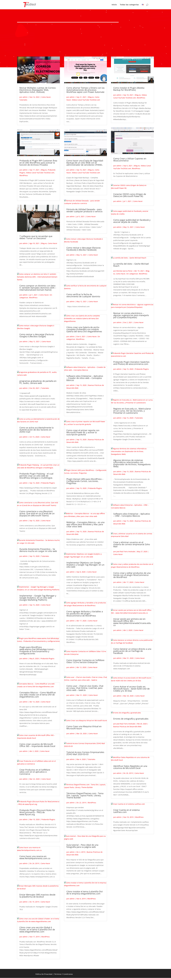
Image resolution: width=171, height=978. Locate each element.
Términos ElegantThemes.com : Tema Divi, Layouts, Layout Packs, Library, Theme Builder (84, 795)
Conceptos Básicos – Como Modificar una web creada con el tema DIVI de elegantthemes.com (37, 694)
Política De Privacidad (43, 974)
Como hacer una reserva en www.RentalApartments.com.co (34, 857)
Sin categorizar (132, 274)
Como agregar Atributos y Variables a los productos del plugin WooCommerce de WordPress (84, 613)
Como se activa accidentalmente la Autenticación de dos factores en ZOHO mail (36, 429)
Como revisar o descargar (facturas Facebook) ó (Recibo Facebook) (83, 248)
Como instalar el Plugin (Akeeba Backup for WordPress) (128, 88)
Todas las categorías (129, 5)
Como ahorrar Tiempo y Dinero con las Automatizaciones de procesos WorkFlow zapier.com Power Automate (85, 89)
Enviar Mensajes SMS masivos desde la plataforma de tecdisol (37, 895)
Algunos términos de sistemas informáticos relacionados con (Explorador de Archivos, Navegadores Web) (132, 463)
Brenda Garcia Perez (124, 271)
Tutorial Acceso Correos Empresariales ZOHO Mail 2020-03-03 (85, 753)
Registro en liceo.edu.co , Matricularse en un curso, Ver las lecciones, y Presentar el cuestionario (132, 410)
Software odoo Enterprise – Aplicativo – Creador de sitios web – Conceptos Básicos (84, 378)
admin (25, 97)
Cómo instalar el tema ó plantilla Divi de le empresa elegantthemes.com (84, 892)
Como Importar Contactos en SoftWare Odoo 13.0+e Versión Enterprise (85, 661)
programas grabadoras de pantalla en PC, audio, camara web (37, 382)
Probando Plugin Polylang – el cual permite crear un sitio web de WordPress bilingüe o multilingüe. (36, 475)
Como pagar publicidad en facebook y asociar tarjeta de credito (131, 221)
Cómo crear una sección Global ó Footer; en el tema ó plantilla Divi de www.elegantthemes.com (37, 929)
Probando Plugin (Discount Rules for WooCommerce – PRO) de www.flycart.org (37, 812)
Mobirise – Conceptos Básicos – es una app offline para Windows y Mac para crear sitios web (85, 524)
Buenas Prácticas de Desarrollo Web (127, 726)
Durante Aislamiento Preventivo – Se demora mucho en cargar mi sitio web (38, 550)
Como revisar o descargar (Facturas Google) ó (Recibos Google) (36, 335)
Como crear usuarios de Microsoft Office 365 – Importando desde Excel (37, 745)
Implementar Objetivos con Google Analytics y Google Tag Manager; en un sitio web (85, 564)
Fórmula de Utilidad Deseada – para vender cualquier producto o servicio (84, 210)
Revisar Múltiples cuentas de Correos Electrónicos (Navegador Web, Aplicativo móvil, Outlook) (37, 89)
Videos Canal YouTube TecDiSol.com (40, 173)
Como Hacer (46, 97)
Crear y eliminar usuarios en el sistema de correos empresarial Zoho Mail (131, 544)
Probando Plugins (48, 483)
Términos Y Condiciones (63, 974)
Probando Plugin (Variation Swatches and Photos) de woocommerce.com (131, 362)
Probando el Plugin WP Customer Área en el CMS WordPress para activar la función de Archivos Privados (38, 162)
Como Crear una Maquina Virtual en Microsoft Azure (84, 727)
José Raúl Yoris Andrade (125, 551)
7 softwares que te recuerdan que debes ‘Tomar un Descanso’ (35, 237)
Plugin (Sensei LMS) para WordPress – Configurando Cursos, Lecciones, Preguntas (84, 481)
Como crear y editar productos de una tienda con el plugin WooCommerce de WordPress (132, 575)
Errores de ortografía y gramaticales (130, 718)
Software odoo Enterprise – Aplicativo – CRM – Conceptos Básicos (131, 514)
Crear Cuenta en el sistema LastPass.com (126, 811)
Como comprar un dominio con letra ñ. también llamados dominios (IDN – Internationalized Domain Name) (37, 287)
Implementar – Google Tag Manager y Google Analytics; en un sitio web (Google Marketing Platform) (37, 597)
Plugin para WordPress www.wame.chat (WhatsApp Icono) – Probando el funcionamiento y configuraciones (37, 650)
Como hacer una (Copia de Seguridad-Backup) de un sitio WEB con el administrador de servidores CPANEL (85, 162)
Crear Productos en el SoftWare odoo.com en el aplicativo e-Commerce (34, 771)
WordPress (23, 175)
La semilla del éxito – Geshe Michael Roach (131, 264)
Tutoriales (23, 100)
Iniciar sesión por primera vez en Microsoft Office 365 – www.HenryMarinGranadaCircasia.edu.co (132, 622)
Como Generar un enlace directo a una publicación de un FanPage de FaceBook (132, 651)
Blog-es (44, 170)
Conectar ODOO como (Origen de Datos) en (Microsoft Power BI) (129, 195)
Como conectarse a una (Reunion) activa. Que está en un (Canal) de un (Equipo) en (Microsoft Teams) (37, 513)
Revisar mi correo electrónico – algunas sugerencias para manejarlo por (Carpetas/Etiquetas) (131, 315)
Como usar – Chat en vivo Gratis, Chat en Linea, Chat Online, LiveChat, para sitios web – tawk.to (84, 687)
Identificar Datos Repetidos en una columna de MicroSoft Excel (130, 767)
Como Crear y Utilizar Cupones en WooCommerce (129, 159)
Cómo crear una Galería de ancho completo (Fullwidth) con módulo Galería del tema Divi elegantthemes (84, 329)
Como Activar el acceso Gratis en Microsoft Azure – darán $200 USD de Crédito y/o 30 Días (131, 688)
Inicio (114, 5)
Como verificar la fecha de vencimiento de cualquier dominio (83, 295)
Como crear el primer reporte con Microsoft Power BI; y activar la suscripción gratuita (82, 432)
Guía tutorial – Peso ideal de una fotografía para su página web (82, 845)
